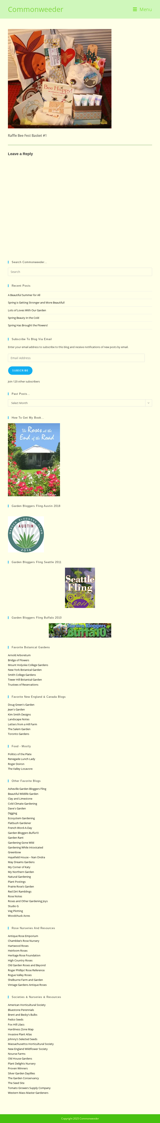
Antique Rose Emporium (23, 936)
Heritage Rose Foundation (24, 955)
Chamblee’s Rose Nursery (23, 941)
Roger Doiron (16, 764)
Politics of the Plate (19, 754)
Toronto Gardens (18, 734)
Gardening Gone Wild (21, 842)
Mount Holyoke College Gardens (28, 665)
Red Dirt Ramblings (19, 891)
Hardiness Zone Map (21, 1029)
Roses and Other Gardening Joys (28, 901)
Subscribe (20, 370)
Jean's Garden (16, 709)
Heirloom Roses (18, 950)
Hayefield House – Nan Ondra (26, 857)
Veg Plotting (15, 911)
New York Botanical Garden (25, 670)
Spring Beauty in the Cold (23, 318)
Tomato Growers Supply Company (29, 1088)
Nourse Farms (16, 1054)
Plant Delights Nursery (22, 1063)
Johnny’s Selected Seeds (22, 1039)
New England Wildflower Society (28, 1049)
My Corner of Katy (19, 867)
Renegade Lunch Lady (21, 759)
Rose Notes (15, 896)
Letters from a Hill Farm (22, 724)
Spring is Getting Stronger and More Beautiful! (36, 302)
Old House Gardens (20, 1058)
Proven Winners (18, 1068)
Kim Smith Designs (19, 714)
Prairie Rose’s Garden (21, 886)
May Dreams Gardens (21, 862)
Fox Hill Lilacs (16, 1024)
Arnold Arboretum (19, 655)
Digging (12, 813)
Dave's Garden (17, 808)
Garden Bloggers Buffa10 (23, 833)
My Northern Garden (21, 872)
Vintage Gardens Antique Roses (27, 985)
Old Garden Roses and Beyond (27, 965)
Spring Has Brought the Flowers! (28, 325)
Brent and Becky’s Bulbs (22, 1015)
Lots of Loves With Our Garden (27, 310)
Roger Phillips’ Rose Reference (26, 970)
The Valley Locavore (20, 769)
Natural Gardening (19, 877)
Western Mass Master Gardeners (28, 1093)
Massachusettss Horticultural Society (31, 1044)
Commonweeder (35, 9)
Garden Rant (16, 837)
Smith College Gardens (22, 675)
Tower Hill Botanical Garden (25, 679)
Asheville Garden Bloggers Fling (27, 789)
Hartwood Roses (18, 946)
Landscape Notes (18, 719)
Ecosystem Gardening (21, 818)
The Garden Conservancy (23, 1078)
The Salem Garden (19, 729)
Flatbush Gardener (19, 823)
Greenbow (14, 852)
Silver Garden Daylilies (21, 1073)
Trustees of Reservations (23, 684)
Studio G (13, 906)
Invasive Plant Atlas (20, 1034)
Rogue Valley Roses (20, 975)
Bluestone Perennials (21, 1010)
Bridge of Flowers (18, 660)
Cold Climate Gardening (22, 803)
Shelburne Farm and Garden (25, 980)
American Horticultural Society (27, 1005)
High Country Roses (20, 960)
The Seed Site (16, 1083)
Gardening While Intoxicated (25, 847)
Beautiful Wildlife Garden (23, 794)
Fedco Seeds (15, 1019)
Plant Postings (17, 882)
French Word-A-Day (20, 828)
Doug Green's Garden (21, 704)
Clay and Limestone (20, 798)
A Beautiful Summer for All (24, 295)
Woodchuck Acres (19, 916)
